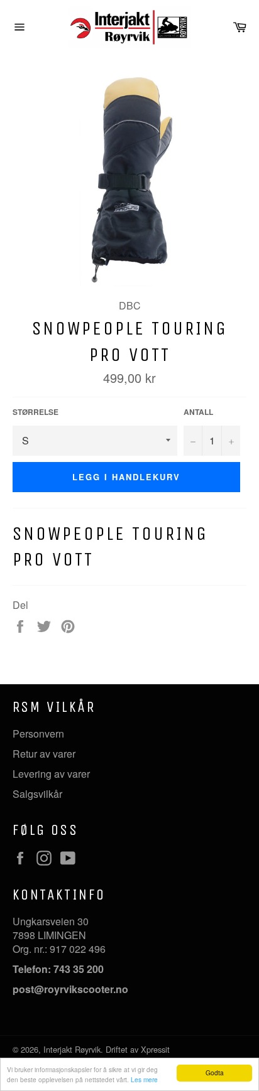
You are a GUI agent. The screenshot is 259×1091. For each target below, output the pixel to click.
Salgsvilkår (37, 794)
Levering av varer (51, 773)
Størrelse (35, 412)
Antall (198, 412)
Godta (215, 1072)
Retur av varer (44, 753)
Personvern (38, 733)
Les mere (144, 1079)
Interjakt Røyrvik (72, 1049)
